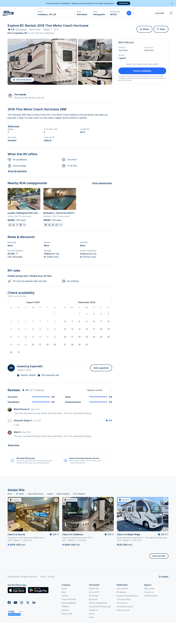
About (64, 588)
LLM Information (150, 596)
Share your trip (123, 610)
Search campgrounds (98, 603)
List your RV (94, 592)
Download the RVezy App (100, 606)
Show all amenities (17, 171)
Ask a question (101, 368)
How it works (122, 588)
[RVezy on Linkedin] (33, 602)
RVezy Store (67, 614)
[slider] (11, 29)
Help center (149, 588)
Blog (63, 592)
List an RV (159, 13)
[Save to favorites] (56, 500)
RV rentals (20, 494)
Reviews (65, 610)
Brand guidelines (69, 603)
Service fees (122, 603)
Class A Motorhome (35, 494)
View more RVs (159, 556)
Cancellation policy (125, 606)
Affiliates (65, 606)
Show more (13, 126)
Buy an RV (93, 599)
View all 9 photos (24, 80)
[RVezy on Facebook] (9, 602)
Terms (42, 577)
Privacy (51, 577)
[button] (54, 13)
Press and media (69, 599)
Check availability (142, 71)
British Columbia (63, 494)
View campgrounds (102, 183)
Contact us (148, 592)
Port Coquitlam (79, 494)
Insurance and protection (127, 596)
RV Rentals (93, 596)
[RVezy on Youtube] (15, 602)
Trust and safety (124, 599)
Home (10, 494)
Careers (65, 596)
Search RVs (94, 588)
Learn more (123, 3)
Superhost (93, 610)
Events (92, 614)
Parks (91, 617)
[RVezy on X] (27, 602)
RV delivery (121, 592)
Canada (50, 494)
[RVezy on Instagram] (21, 602)
